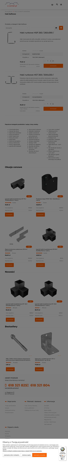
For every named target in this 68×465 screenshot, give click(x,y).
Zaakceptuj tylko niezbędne (11, 455)
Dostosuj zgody (26, 455)
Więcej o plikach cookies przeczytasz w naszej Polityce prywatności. (22, 451)
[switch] (62, 459)
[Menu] (65, 447)
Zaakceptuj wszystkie (39, 455)
